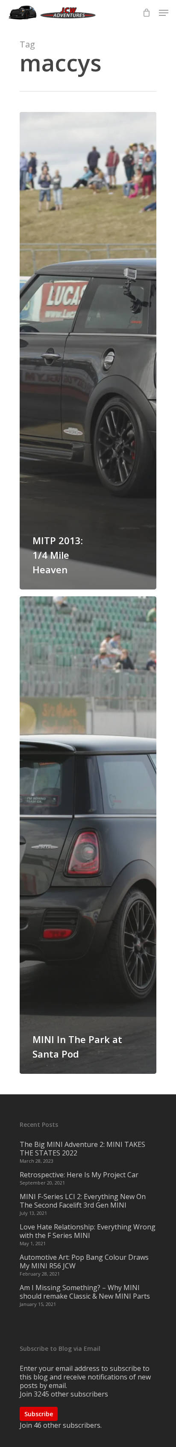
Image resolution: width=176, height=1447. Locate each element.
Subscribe (38, 1414)
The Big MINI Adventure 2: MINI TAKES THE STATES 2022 (82, 1148)
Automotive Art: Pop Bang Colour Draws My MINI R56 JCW (84, 1261)
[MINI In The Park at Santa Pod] (88, 835)
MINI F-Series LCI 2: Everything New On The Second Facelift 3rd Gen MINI (83, 1200)
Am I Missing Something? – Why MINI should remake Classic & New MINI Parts (85, 1291)
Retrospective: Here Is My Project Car (79, 1174)
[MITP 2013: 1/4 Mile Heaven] (88, 350)
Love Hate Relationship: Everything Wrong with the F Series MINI (87, 1231)
